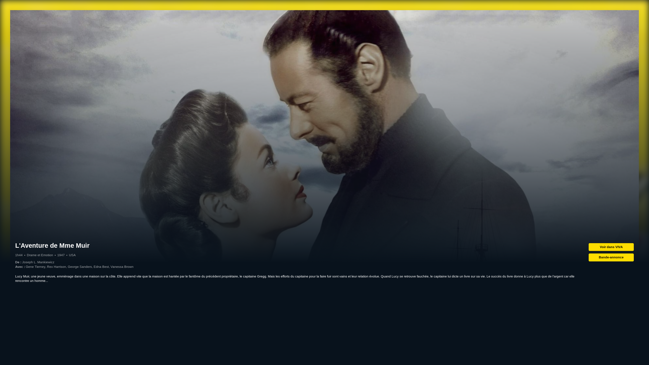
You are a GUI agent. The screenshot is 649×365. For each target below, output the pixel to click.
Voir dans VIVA (611, 247)
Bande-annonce (611, 257)
